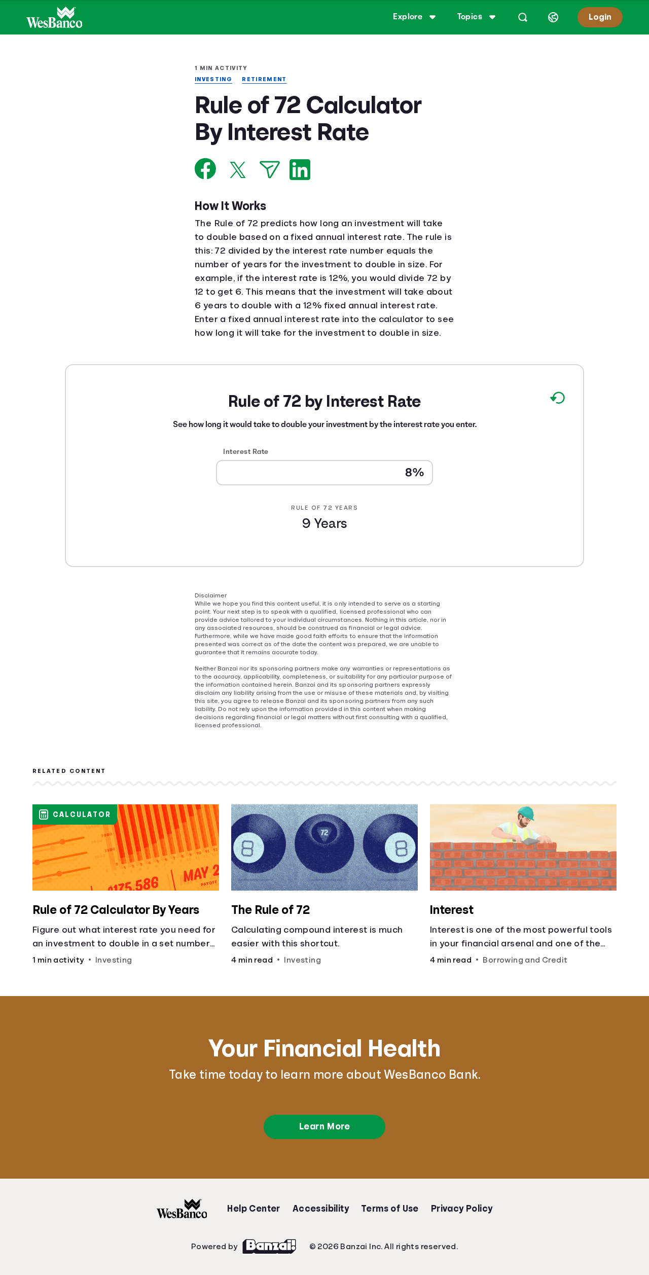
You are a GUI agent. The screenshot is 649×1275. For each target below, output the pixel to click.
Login (599, 17)
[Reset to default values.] (557, 414)
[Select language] (552, 17)
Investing (215, 79)
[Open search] (521, 17)
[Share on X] (238, 171)
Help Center (253, 1207)
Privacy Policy (462, 1207)
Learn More (324, 1125)
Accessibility (320, 1207)
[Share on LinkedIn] (300, 170)
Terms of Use (389, 1207)
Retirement (268, 79)
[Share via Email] (269, 171)
